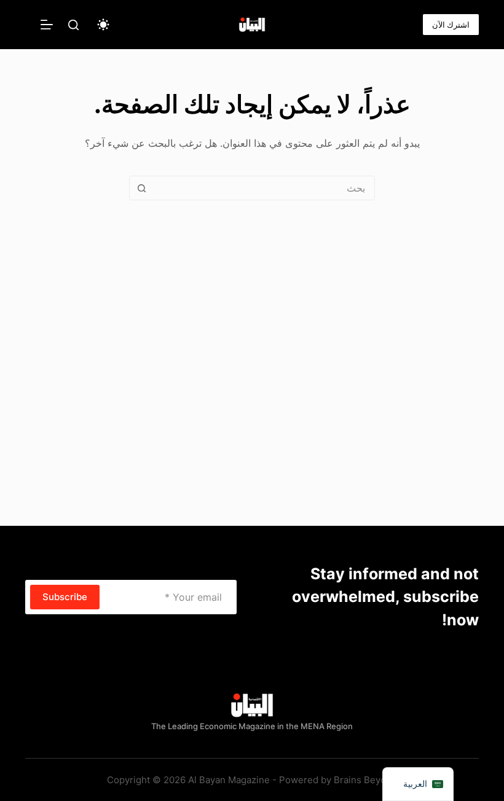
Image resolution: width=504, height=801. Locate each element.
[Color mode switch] (103, 24)
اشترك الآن (451, 24)
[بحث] (73, 25)
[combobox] (263, 188)
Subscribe (64, 597)
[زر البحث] (141, 188)
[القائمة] (47, 24)
